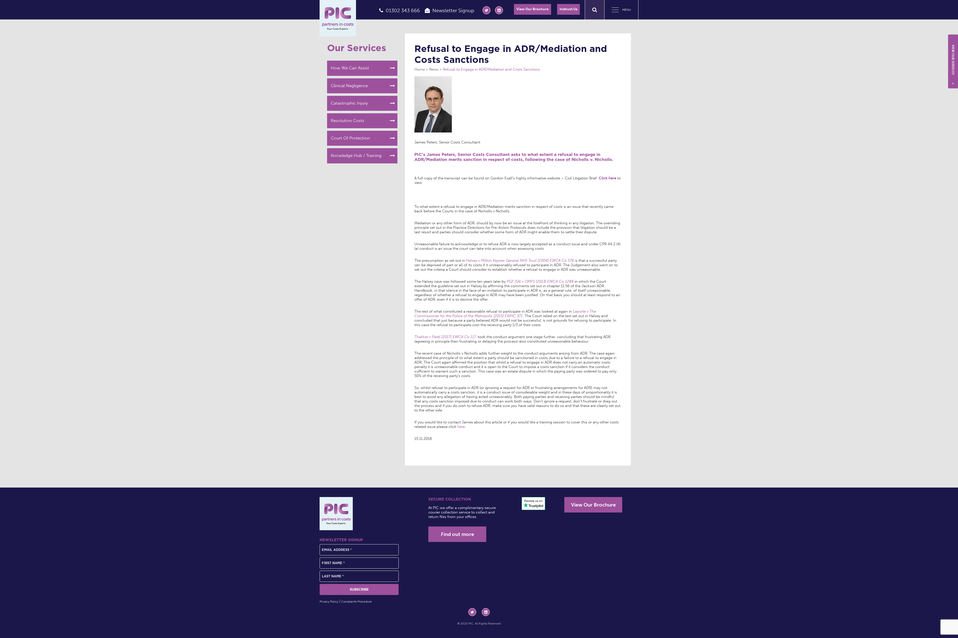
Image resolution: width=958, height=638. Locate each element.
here (461, 426)
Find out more (457, 534)
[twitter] (486, 10)
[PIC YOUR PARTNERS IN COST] (336, 513)
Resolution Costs (347, 120)
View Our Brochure (532, 9)
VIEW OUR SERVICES (953, 65)
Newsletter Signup (453, 10)
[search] (594, 9)
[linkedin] (499, 10)
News (434, 69)
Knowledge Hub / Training (356, 155)
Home (419, 69)
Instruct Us (568, 9)
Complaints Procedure (356, 601)
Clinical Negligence (349, 85)
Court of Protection (350, 137)
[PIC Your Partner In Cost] (338, 18)
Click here (608, 178)
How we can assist (350, 67)
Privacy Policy (329, 601)
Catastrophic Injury (349, 103)
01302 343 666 (403, 10)
